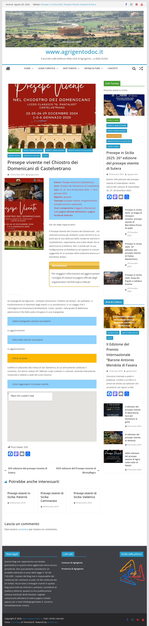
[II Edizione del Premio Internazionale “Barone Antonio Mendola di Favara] (124, 317)
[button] (32, 68)
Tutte (45, 156)
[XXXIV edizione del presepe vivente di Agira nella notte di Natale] (113, 461)
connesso (23, 529)
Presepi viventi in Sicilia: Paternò (18, 495)
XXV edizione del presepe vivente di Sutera (27, 470)
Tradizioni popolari (31, 156)
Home (27, 68)
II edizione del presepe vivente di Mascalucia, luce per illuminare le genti (133, 414)
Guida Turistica (46, 68)
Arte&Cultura (92, 68)
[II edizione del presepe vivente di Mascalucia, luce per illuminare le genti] (113, 416)
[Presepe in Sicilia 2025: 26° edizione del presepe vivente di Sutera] (124, 105)
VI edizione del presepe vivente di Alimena (133, 437)
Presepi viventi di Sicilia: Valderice (85, 495)
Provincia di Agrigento (73, 568)
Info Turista (70, 68)
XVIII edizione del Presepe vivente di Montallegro (76, 470)
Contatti (113, 68)
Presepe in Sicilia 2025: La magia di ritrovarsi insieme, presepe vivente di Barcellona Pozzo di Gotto (133, 218)
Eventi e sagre (14, 150)
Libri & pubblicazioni (130, 333)
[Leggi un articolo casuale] (141, 68)
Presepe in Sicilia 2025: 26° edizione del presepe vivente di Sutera (122, 160)
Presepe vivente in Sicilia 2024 (80, 150)
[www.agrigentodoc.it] (8, 68)
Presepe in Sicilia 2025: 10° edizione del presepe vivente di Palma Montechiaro (133, 251)
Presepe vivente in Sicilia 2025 (119, 141)
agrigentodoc (33, 174)
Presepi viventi (14, 156)
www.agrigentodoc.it (74, 52)
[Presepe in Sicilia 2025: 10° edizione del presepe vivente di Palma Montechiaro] (113, 255)
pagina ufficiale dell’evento (72, 211)
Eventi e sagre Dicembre (33, 150)
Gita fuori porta (114, 136)
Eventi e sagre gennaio (55, 150)
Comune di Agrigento (72, 562)
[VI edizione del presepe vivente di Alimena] (113, 439)
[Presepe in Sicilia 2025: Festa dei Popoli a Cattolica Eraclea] (113, 283)
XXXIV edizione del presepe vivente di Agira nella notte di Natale (132, 459)
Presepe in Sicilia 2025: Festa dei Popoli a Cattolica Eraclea (133, 279)
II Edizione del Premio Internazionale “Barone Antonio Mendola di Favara (121, 354)
